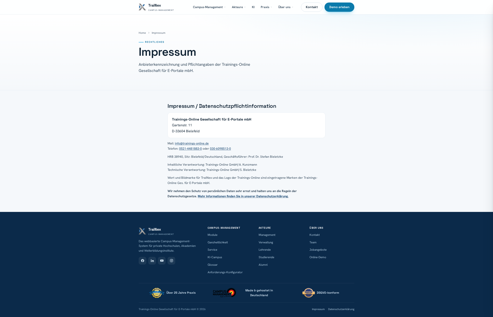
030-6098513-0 (220, 149)
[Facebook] (142, 261)
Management (267, 235)
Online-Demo (317, 257)
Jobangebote (318, 250)
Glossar (213, 265)
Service (212, 250)
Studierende (266, 257)
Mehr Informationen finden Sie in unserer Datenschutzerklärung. (243, 196)
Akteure (237, 7)
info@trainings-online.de (192, 143)
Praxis (265, 7)
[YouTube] (162, 261)
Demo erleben (339, 7)
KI (253, 7)
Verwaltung (266, 242)
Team (313, 242)
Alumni (263, 265)
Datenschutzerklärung (341, 309)
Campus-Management (208, 7)
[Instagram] (171, 261)
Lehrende (265, 250)
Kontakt (312, 7)
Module (212, 235)
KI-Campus (215, 257)
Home (142, 33)
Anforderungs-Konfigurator (225, 272)
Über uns (284, 7)
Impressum (318, 309)
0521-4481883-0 (190, 149)
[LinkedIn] (152, 261)
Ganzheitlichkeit (218, 242)
